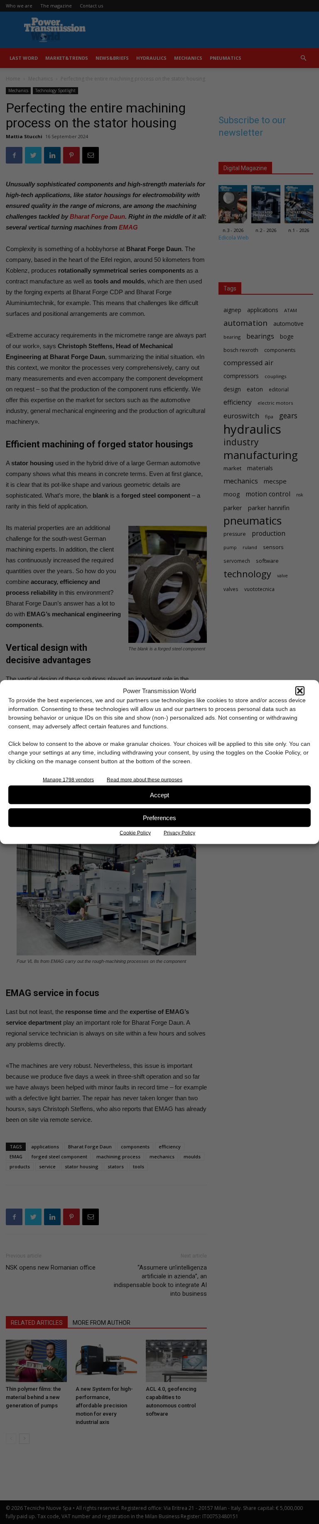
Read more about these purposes (144, 780)
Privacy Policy (179, 833)
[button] (300, 690)
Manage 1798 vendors (68, 780)
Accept (159, 794)
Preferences (159, 817)
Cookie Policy (135, 833)
